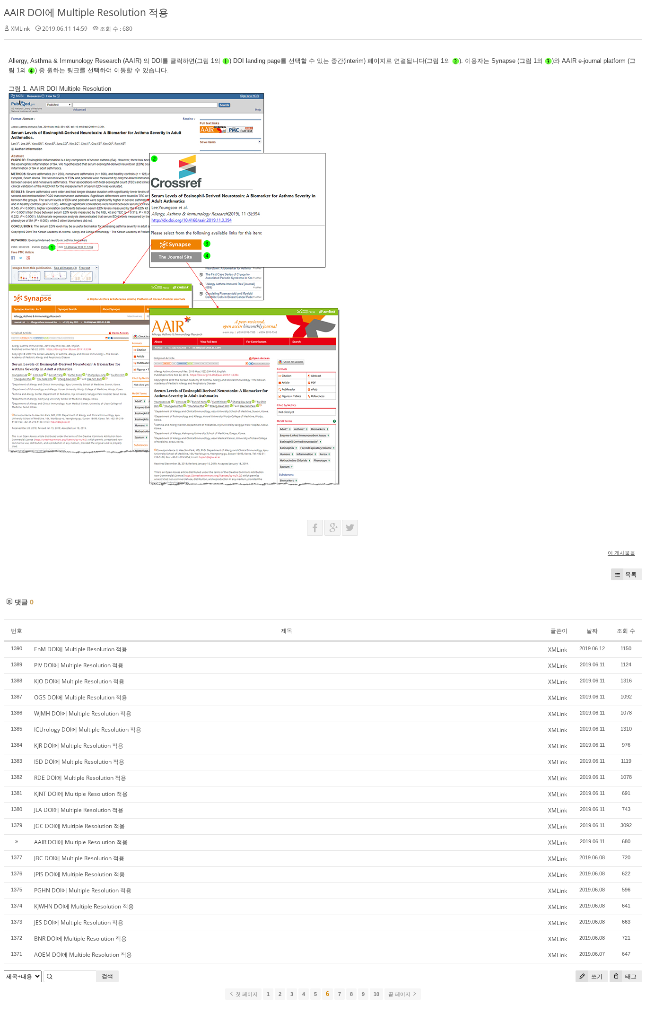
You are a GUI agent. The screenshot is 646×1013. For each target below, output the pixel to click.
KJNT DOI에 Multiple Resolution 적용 (81, 794)
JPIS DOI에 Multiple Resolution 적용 (79, 874)
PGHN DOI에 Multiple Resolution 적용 (82, 890)
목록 (631, 574)
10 (376, 994)
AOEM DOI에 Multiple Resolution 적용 (83, 955)
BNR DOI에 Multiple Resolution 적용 (80, 938)
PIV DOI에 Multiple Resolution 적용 (78, 665)
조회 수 (626, 631)
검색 (107, 976)
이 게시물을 (621, 552)
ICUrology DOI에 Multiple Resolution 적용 (87, 729)
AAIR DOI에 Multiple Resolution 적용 (86, 12)
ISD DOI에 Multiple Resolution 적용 (79, 762)
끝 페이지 (400, 994)
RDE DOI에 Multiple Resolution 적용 (80, 778)
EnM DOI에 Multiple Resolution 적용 (80, 649)
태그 (630, 976)
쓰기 (596, 976)
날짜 (592, 631)
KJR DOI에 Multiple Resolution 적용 (78, 746)
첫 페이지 (246, 994)
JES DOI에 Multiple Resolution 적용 (78, 922)
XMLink (20, 29)
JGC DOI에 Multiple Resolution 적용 (79, 826)
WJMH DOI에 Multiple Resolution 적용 (82, 713)
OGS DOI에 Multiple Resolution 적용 (80, 697)
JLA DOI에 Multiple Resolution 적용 (78, 810)
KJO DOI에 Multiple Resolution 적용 (79, 681)
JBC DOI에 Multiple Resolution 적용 (79, 858)
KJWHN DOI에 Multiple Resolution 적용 (84, 906)
